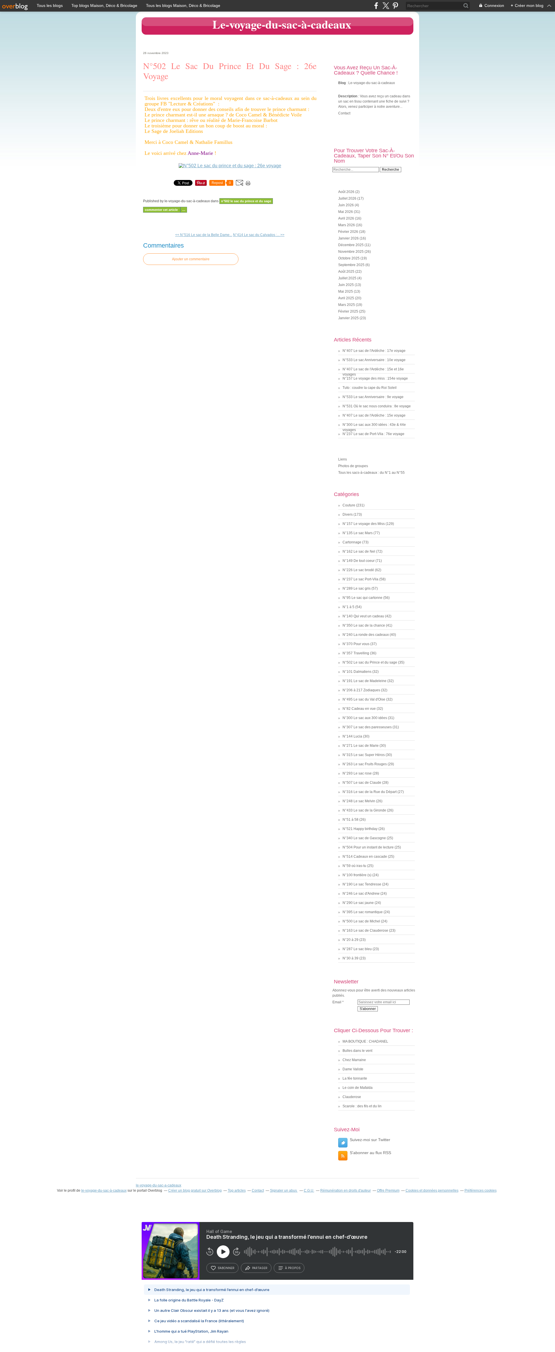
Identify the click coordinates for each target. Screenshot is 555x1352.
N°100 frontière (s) (357, 875)
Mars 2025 (347, 305)
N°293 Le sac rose (357, 773)
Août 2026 (346, 192)
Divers (348, 514)
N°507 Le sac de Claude (362, 783)
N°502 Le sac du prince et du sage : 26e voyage (230, 70)
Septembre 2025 (351, 265)
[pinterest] (395, 5)
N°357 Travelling (356, 653)
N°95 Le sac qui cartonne (362, 598)
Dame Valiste (353, 1069)
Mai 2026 (346, 212)
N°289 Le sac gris (357, 588)
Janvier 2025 (349, 318)
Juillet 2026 (347, 198)
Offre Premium (388, 1190)
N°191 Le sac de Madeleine (364, 681)
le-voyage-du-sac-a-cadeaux (158, 1185)
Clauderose (352, 1097)
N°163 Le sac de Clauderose (365, 930)
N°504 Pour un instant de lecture (368, 847)
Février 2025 (348, 311)
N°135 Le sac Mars (358, 533)
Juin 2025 (346, 285)
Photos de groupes (353, 466)
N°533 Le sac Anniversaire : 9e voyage (373, 397)
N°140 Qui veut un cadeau (363, 616)
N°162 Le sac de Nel (359, 551)
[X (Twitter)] (385, 5)
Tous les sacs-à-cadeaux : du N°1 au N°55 (371, 473)
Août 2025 (346, 272)
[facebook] (376, 5)
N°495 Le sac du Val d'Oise (364, 699)
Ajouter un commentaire (191, 259)
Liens (342, 459)
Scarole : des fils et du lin (362, 1106)
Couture (349, 505)
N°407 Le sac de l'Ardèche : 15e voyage (374, 415)
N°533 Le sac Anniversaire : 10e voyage (374, 360)
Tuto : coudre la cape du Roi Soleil (370, 388)
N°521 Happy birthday (360, 829)
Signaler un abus (284, 1190)
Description (348, 96)
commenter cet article (162, 209)
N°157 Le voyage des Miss (364, 524)
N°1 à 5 (348, 607)
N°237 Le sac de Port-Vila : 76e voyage (373, 434)
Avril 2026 (346, 218)
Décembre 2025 (351, 245)
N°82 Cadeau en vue (359, 709)
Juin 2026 (346, 205)
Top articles (237, 1190)
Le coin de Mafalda (358, 1088)
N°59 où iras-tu (354, 866)
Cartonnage (352, 542)
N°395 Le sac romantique (363, 912)
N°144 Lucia (352, 736)
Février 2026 (348, 232)
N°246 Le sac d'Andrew (361, 894)
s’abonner (226, 1268)
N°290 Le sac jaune (358, 903)
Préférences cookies (481, 1190)
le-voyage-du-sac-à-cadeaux (104, 1190)
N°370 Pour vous (356, 644)
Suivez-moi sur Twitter (370, 1139)
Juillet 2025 (347, 278)
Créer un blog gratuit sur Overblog (195, 1190)
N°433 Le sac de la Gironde (364, 810)
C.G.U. (309, 1190)
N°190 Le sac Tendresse (362, 884)
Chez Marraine (354, 1060)
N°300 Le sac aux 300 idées (365, 718)
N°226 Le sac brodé (358, 570)
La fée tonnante (355, 1078)
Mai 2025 (346, 291)
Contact (344, 113)
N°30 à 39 (350, 958)
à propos (292, 1268)
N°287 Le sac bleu (357, 949)
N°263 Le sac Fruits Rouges (365, 764)
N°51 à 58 (350, 820)
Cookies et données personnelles (432, 1190)
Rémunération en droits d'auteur (345, 1190)
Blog (342, 83)
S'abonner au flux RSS (370, 1152)
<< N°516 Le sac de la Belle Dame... (203, 235)
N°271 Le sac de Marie (361, 746)
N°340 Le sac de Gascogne (364, 838)
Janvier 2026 (349, 238)
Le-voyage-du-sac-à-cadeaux (281, 24)
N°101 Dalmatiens (357, 672)
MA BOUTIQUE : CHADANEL (365, 1041)
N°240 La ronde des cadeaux (366, 635)
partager (259, 1268)
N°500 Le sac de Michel (361, 921)
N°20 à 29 (350, 940)
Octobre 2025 (349, 258)
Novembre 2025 (351, 252)
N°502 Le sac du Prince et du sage (246, 201)
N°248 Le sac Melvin (359, 801)
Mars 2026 (347, 225)
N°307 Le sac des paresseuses (367, 727)
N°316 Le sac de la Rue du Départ (370, 792)
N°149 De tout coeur (359, 561)
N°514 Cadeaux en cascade (365, 857)
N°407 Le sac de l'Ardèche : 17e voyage (374, 351)
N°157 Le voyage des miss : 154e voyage (375, 378)
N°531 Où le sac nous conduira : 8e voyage (377, 406)
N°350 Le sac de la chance (364, 625)
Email (336, 1002)
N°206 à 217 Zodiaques (361, 690)
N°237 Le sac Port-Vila (360, 579)
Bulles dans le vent (357, 1051)
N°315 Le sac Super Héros (364, 755)
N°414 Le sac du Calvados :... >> (258, 235)
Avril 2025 (346, 298)
